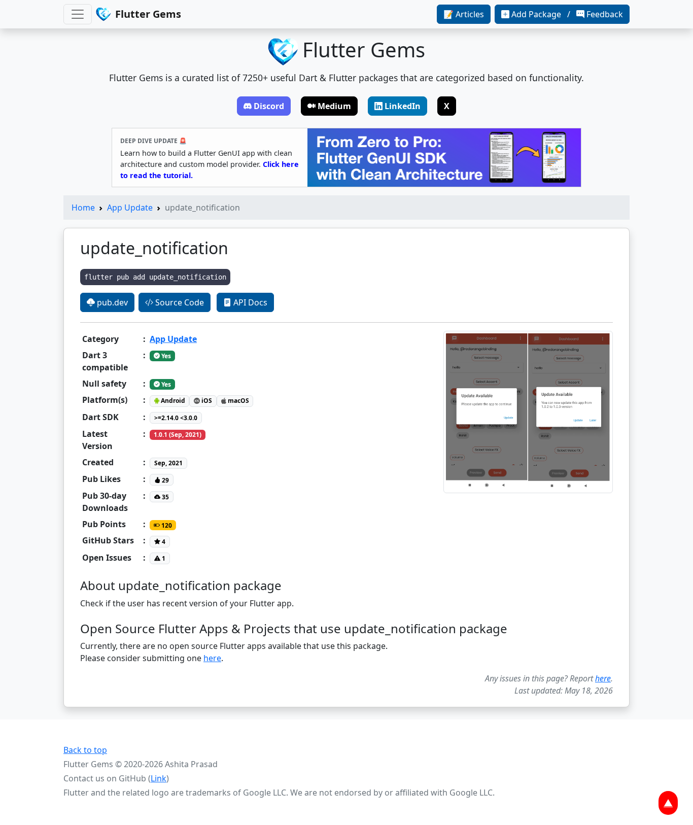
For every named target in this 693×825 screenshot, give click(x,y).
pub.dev (111, 302)
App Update (130, 207)
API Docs (249, 302)
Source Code (178, 302)
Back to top (85, 749)
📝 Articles (463, 14)
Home (83, 207)
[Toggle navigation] (77, 14)
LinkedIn (403, 106)
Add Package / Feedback (567, 14)
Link (158, 778)
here (212, 658)
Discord (269, 106)
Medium (334, 106)
